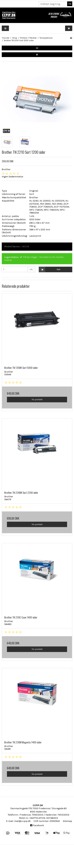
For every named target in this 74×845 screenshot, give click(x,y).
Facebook (38, 825)
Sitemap (67, 821)
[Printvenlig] (71, 38)
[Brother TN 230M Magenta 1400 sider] (37, 703)
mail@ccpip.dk (22, 821)
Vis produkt (37, 399)
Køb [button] (58, 269)
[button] (37, 48)
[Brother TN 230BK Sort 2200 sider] (37, 453)
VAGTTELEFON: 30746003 (44, 818)
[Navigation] (5, 28)
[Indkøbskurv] (68, 28)
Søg (69, 4)
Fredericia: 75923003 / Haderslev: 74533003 (44, 814)
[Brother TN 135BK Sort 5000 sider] (37, 328)
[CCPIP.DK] (37, 15)
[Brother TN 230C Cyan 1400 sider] (37, 578)
